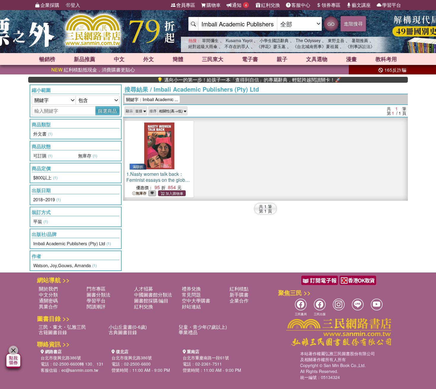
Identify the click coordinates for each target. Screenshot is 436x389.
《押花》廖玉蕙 (271, 46)
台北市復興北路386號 (61, 358)
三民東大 (212, 59)
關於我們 (48, 288)
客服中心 (300, 4)
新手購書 (239, 294)
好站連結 (191, 306)
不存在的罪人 (237, 46)
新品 (84, 59)
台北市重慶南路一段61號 (206, 358)
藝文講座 (361, 4)
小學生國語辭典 (274, 40)
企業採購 (49, 4)
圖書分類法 (98, 294)
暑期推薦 (359, 40)
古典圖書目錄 (123, 332)
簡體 (178, 59)
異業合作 (48, 306)
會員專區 (185, 4)
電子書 (250, 59)
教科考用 (386, 59)
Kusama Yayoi (239, 40)
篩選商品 (107, 110)
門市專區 (96, 288)
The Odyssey (308, 40)
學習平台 (391, 4)
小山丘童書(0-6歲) (128, 326)
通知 (239, 4)
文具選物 (316, 59)
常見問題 (191, 294)
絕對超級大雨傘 (202, 46)
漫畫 (351, 59)
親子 (282, 59)
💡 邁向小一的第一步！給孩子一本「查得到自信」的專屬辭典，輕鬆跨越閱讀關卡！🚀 (239, 80)
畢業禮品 (188, 332)
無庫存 (141, 193)
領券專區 (331, 4)
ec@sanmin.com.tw (79, 370)
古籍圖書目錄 (53, 332)
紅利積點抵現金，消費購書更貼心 (93, 69)
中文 (119, 59)
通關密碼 (48, 300)
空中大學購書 (196, 300)
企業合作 (239, 300)
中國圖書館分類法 (153, 294)
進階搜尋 (353, 23)
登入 (75, 4)
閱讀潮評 (96, 306)
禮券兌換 (191, 288)
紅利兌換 (270, 4)
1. (157, 179)
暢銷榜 (47, 59)
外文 (148, 59)
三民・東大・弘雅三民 (62, 326)
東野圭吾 (336, 40)
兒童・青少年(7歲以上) (203, 326)
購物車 (213, 4)
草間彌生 (210, 40)
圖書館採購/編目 (151, 300)
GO (331, 24)
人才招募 (143, 288)
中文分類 (48, 294)
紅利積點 (239, 288)
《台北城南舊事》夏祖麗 (315, 46)
